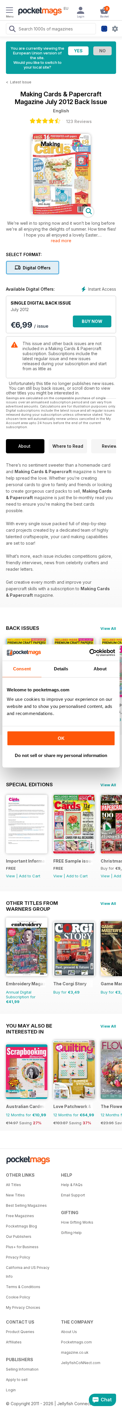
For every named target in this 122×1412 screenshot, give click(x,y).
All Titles (13, 1185)
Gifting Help (71, 1232)
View (10, 876)
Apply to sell (17, 1379)
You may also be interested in (29, 1026)
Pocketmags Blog (21, 1226)
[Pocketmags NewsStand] (38, 12)
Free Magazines (20, 1216)
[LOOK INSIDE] (61, 212)
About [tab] (100, 668)
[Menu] (9, 10)
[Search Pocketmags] (12, 29)
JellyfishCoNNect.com (80, 1363)
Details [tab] (61, 668)
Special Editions (29, 784)
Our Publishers (18, 1236)
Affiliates (14, 1342)
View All (108, 628)
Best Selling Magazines (26, 1205)
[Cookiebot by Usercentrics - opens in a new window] (89, 652)
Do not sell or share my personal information (61, 755)
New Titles (15, 1195)
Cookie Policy (18, 1297)
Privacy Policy (18, 1257)
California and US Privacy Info (27, 1272)
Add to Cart (29, 876)
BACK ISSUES (22, 628)
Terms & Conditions (23, 1287)
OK (61, 738)
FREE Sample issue (73, 860)
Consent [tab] (22, 668)
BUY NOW (92, 321)
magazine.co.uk (75, 1352)
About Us (69, 1331)
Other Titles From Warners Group (32, 903)
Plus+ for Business (22, 1247)
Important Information (25, 860)
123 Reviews (79, 121)
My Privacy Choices (23, 1307)
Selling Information (22, 1369)
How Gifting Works (77, 1222)
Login (11, 1390)
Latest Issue (20, 82)
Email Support (73, 1195)
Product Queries (20, 1331)
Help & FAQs (72, 1185)
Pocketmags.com (76, 1342)
